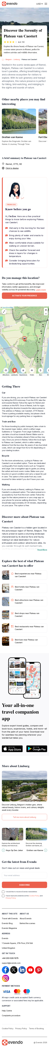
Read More (42, 550)
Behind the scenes (27, 923)
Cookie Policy (34, 896)
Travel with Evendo (10, 918)
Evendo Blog (7, 923)
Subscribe (24, 885)
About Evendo (26, 918)
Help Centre (7, 1011)
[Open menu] (46, 4)
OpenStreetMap (7, 307)
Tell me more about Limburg (24, 817)
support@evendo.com (11, 963)
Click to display (12, 168)
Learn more (41, 289)
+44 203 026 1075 (10, 958)
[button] (24, 338)
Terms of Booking (36, 1028)
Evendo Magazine (9, 928)
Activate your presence (24, 296)
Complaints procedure (11, 1015)
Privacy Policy (11, 898)
